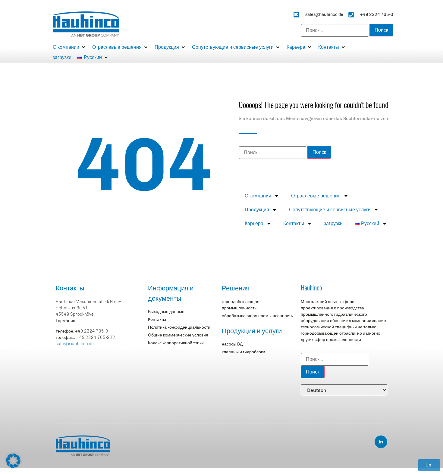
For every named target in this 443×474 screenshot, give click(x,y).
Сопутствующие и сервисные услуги (330, 209)
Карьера (254, 223)
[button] (69, 47)
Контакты (293, 223)
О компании (258, 196)
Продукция (257, 209)
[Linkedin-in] (381, 441)
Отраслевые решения (316, 196)
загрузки (333, 223)
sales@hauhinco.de (75, 343)
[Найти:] (334, 30)
